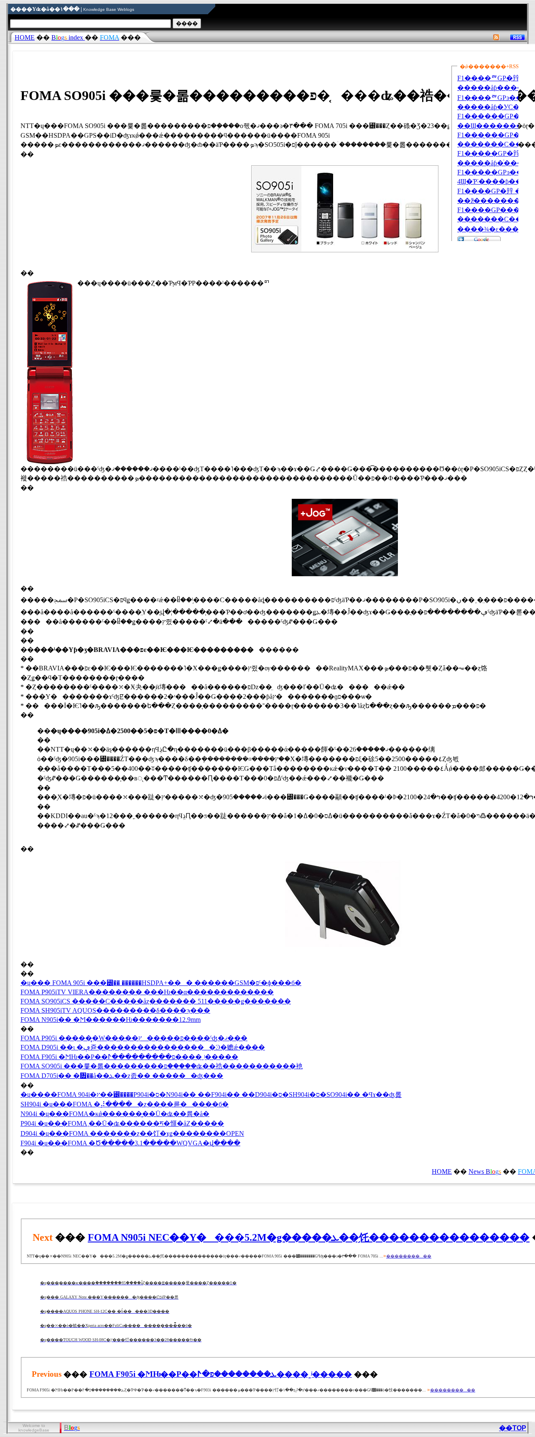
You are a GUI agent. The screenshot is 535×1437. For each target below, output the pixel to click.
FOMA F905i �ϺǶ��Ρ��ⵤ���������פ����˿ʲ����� (129, 1056)
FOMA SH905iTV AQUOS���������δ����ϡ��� (115, 1010)
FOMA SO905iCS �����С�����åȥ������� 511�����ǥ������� (155, 1001)
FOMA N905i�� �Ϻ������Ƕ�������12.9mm (110, 1019)
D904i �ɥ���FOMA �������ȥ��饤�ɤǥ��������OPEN (132, 1133)
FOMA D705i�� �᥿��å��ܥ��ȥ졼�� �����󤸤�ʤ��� (121, 1075)
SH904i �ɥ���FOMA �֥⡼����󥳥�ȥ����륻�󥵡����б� (124, 1104)
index (68, 37)
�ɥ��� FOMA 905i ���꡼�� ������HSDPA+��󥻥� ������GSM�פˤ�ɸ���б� (160, 982)
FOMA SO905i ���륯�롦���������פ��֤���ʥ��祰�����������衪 (161, 1066)
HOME (25, 37)
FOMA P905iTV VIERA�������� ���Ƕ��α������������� (147, 992)
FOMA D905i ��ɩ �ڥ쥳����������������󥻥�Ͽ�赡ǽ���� (142, 1047)
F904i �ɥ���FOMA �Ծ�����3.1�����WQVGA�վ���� (130, 1143)
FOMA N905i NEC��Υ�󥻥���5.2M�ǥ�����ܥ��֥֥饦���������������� (309, 1237)
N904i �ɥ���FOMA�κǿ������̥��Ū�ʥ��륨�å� (114, 1113)
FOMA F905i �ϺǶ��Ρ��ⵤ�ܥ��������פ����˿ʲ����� (220, 1374)
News (485, 1171)
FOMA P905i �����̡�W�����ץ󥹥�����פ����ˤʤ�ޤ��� (133, 1038)
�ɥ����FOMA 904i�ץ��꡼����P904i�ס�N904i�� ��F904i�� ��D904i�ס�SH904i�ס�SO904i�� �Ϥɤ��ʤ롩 (211, 1094)
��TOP (512, 1428)
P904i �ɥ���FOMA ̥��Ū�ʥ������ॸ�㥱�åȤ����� (122, 1123)
